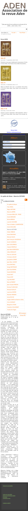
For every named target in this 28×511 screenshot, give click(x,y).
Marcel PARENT (11, 282)
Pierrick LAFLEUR (11, 254)
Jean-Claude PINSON (12, 284)
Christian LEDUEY (12, 257)
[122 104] (6, 49)
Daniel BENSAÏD (11, 217)
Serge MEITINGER (12, 267)
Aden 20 (3, 58)
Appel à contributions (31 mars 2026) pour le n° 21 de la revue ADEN (14, 173)
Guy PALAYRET (11, 279)
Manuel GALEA (11, 237)
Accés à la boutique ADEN (9, 495)
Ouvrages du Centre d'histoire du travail (14, 134)
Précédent (23, 313)
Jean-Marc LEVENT (12, 262)
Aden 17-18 (4, 108)
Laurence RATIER (11, 292)
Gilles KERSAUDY (11, 252)
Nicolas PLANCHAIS (12, 287)
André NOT (10, 274)
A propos (5, 497)
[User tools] (26, 200)
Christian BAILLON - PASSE (14, 214)
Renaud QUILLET (11, 289)
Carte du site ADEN (7, 494)
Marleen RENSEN (11, 294)
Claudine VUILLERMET (13, 307)
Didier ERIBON (11, 232)
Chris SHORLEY (11, 302)
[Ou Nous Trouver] (10, 157)
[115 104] (6, 100)
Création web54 (6, 503)
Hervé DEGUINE (11, 227)
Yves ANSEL (10, 207)
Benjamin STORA (11, 304)
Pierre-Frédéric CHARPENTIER (15, 224)
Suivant (22, 315)
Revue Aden (14, 130)
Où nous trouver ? (7, 147)
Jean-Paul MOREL (11, 269)
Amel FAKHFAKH (11, 234)
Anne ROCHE (10, 297)
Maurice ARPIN (11, 212)
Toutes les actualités (8, 486)
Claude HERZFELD (12, 247)
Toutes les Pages (11, 309)
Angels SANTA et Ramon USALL (15, 299)
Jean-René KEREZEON (13, 249)
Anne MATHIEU (11, 264)
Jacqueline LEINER (12, 259)
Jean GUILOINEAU (12, 244)
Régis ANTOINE (11, 209)
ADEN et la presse (7, 144)
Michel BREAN (11, 219)
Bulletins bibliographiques (14, 132)
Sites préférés (6, 142)
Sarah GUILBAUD (11, 242)
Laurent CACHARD (12, 222)
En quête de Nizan (12, 204)
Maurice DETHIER (12, 229)
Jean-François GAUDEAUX (14, 239)
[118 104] (6, 74)
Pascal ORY (10, 277)
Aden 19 (3, 82)
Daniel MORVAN (11, 272)
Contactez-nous (6, 498)
